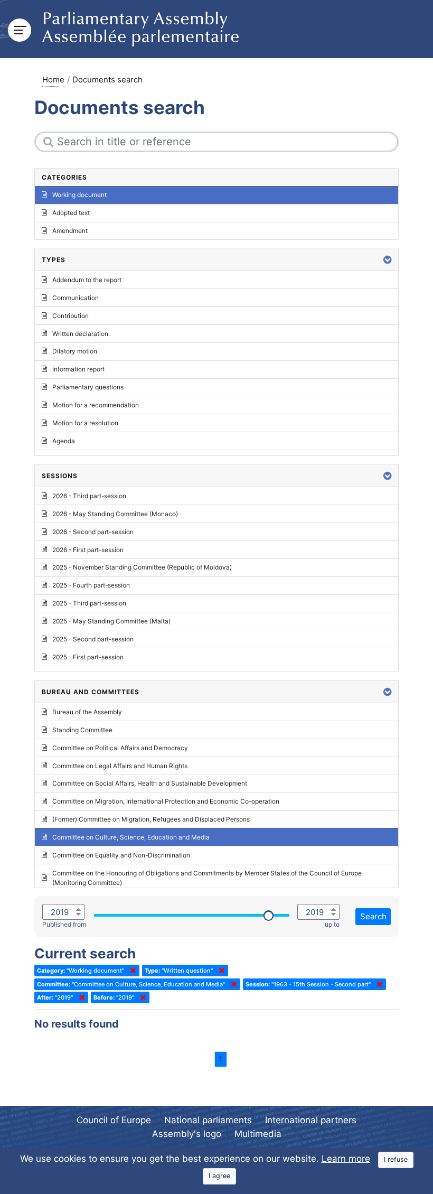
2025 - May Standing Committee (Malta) (111, 621)
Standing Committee (82, 730)
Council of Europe (114, 1120)
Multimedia (257, 1133)
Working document (79, 195)
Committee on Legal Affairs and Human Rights (119, 766)
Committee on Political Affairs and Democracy (120, 748)
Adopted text (71, 213)
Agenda (63, 441)
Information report (78, 369)
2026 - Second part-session (93, 532)
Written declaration (80, 334)
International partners (310, 1120)
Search (373, 916)
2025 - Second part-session (93, 639)
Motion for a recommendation (95, 405)
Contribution (70, 316)
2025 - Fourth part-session (91, 585)
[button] (387, 260)
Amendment (70, 231)
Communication (75, 298)
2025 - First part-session (88, 657)
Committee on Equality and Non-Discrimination (121, 855)
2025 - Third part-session (89, 603)
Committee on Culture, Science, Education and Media (131, 837)
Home (53, 79)
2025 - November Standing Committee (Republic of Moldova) (142, 567)
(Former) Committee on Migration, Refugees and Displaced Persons (151, 819)
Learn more (346, 1158)
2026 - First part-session (88, 550)
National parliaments (208, 1120)
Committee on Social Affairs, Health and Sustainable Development (149, 783)
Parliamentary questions (88, 387)
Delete (131, 970)
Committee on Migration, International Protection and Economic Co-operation (165, 801)
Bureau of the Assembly (87, 712)
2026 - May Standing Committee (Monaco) (115, 514)
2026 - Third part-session (89, 496)
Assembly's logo (186, 1133)
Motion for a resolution (85, 423)
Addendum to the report (86, 280)
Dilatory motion (74, 351)
